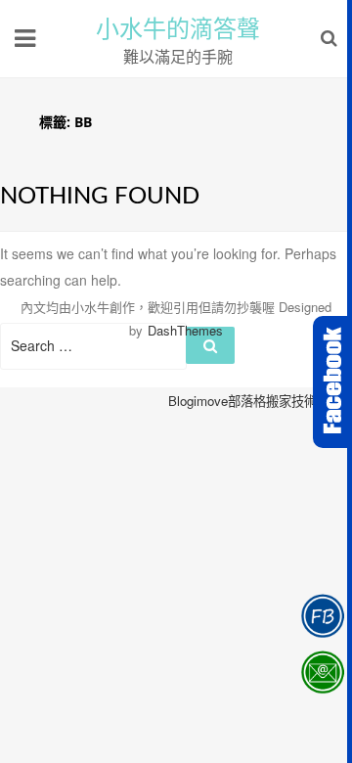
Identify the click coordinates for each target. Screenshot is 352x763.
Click (332, 382)
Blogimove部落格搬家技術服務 (255, 400)
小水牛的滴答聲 (178, 29)
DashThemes (185, 330)
